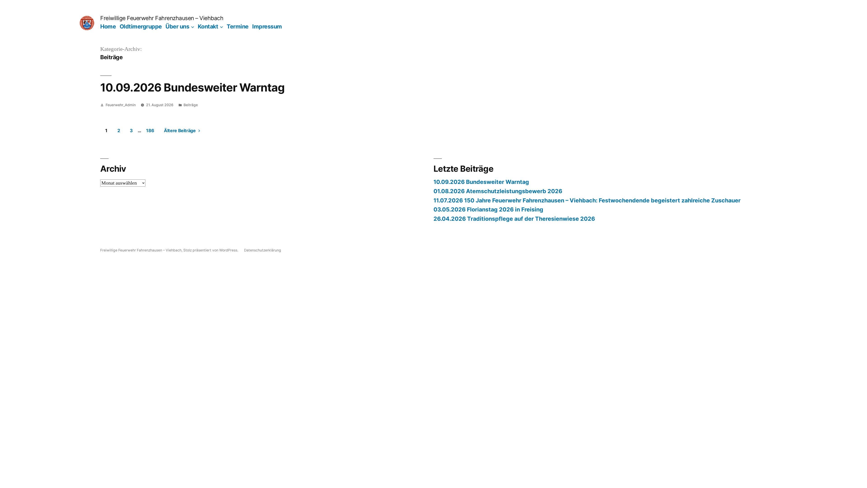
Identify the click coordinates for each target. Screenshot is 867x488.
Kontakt (208, 26)
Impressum (267, 26)
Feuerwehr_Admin (121, 105)
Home (108, 26)
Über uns (177, 26)
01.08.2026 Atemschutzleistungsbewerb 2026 (498, 191)
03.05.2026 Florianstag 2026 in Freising (488, 209)
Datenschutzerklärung (262, 250)
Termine (238, 26)
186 (150, 130)
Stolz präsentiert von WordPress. (211, 250)
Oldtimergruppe (141, 26)
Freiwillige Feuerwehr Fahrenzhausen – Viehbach (161, 18)
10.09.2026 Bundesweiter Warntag (192, 87)
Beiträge (191, 105)
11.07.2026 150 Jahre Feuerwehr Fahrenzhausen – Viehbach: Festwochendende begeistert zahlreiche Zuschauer (587, 200)
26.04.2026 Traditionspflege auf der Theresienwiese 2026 (514, 218)
